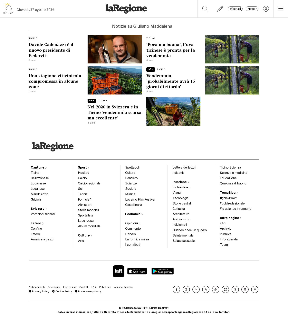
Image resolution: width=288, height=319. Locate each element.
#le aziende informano (235, 209)
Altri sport (84, 205)
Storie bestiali (182, 203)
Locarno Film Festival (140, 199)
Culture (84, 235)
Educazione (228, 178)
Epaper (252, 9)
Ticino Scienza (230, 167)
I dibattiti (178, 173)
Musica (130, 194)
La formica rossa (137, 239)
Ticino (35, 173)
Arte (81, 241)
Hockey (83, 173)
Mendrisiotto (39, 194)
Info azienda (229, 239)
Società (130, 189)
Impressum (69, 287)
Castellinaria (133, 205)
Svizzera (38, 209)
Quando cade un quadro (190, 230)
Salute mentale (183, 235)
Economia (133, 214)
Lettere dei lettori (184, 167)
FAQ (93, 287)
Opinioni (132, 223)
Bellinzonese (40, 178)
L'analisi (130, 234)
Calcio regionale (89, 183)
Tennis (82, 194)
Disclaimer (54, 287)
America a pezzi (42, 239)
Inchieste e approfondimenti (184, 187)
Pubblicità (105, 287)
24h (223, 223)
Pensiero (131, 178)
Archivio (226, 228)
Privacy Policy (40, 291)
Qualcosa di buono (233, 183)
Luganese (38, 189)
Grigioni (36, 199)
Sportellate (85, 215)
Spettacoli (132, 167)
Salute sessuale (184, 241)
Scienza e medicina (233, 173)
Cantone (38, 167)
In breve (225, 234)
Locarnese (38, 183)
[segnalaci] (220, 8)
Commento (133, 228)
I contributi (132, 245)
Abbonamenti (37, 287)
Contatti (84, 287)
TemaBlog (228, 192)
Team (224, 245)
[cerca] (205, 8)
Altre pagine (230, 218)
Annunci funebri (123, 287)
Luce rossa (86, 221)
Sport (83, 167)
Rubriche (180, 182)
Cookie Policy (63, 291)
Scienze (131, 183)
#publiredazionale (232, 203)
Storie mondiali (88, 210)
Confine (36, 228)
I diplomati (180, 224)
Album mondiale (89, 226)
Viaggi (177, 192)
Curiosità (179, 209)
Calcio (82, 178)
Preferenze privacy (89, 291)
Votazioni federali (43, 214)
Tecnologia (180, 198)
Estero (36, 223)
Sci (80, 189)
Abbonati (235, 9)
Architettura (181, 214)
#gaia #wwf (228, 198)
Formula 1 (84, 199)
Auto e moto (181, 219)
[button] (176, 289)
